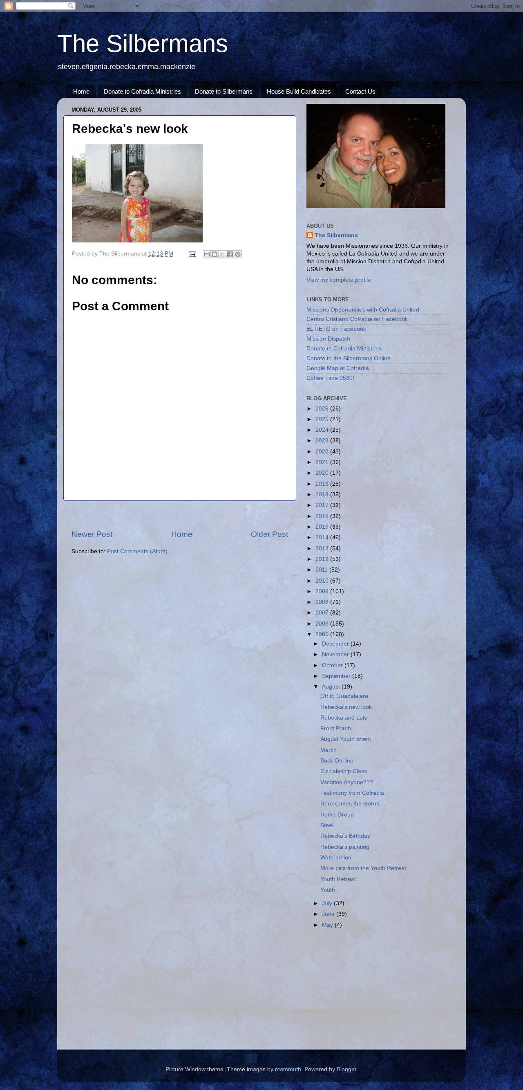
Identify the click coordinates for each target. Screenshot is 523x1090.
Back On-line (336, 761)
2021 (322, 462)
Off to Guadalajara (344, 696)
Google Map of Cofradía (337, 368)
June (329, 914)
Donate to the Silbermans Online (348, 358)
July (328, 903)
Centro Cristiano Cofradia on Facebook (357, 319)
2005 (322, 634)
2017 (322, 505)
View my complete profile (338, 280)
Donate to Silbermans (224, 91)
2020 (322, 473)
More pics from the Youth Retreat (363, 868)
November (336, 654)
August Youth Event (345, 739)
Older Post (269, 534)
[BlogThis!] (214, 254)
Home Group (337, 815)
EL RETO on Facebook (336, 329)
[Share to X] (222, 254)
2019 (322, 484)
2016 (322, 516)
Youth (327, 890)
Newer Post (92, 534)
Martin (328, 750)
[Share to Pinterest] (238, 254)
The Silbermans (142, 43)
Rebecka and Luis (343, 718)
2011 (322, 570)
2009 (322, 591)
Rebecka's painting (344, 847)
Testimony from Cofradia (352, 793)
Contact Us (360, 91)
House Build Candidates (299, 91)
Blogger (346, 1069)
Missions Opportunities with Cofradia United (362, 310)
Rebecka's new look (346, 707)
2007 (322, 613)
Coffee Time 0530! (330, 378)
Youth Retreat (338, 879)
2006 (322, 624)
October (333, 665)
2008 (322, 602)
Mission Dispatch (328, 339)
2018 (322, 494)
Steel (326, 825)
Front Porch (335, 728)
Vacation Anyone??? (346, 782)
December (336, 644)
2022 (322, 452)
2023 (322, 440)
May (328, 925)
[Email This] (207, 254)
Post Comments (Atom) (137, 551)
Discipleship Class (343, 771)
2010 (322, 581)
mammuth (288, 1069)
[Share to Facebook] (230, 254)
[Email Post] (192, 254)
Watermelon (335, 858)
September (337, 676)
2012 (322, 559)
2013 (322, 548)
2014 (322, 537)
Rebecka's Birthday (345, 836)
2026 (322, 409)
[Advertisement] (179, 515)
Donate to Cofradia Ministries (142, 91)
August (332, 687)
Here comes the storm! (350, 804)
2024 (322, 430)
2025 (322, 419)
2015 (322, 527)
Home (81, 91)
